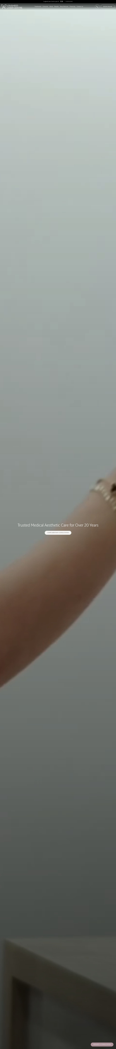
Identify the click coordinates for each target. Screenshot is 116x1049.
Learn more (69, 1)
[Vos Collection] (61, 1)
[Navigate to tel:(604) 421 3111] (97, 6)
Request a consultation (102, 1044)
